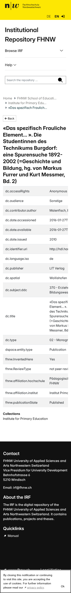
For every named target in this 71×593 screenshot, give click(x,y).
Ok (62, 586)
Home (7, 98)
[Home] (23, 6)
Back (10, 118)
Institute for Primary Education (28, 103)
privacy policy (35, 587)
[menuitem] (35, 51)
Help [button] (9, 65)
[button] (63, 16)
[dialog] (35, 581)
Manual (13, 536)
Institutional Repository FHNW (30, 34)
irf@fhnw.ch (22, 487)
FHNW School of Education (37, 98)
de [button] (49, 16)
